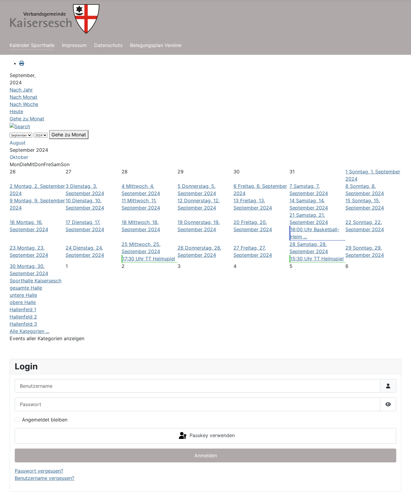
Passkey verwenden (211, 435)
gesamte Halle (26, 288)
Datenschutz (108, 45)
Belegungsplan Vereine (155, 45)
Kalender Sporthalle (32, 45)
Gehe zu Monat (27, 119)
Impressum (74, 45)
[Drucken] (21, 63)
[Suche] (20, 126)
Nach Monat (23, 97)
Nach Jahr (21, 90)
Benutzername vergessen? (44, 478)
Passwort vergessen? (39, 471)
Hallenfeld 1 (23, 309)
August (18, 143)
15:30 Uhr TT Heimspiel (317, 259)
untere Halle (23, 295)
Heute (16, 111)
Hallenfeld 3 (23, 324)
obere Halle (23, 302)
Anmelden (205, 455)
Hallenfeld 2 (23, 317)
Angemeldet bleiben (44, 420)
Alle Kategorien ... (29, 331)
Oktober (19, 157)
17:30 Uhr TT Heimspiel (148, 259)
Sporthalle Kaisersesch (35, 281)
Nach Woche (24, 104)
